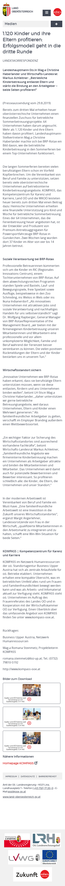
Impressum (11, 777)
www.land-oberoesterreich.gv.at (21, 797)
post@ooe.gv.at (17, 791)
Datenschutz (28, 777)
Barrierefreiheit (48, 777)
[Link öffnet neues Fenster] (57, 9)
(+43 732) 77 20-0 (42, 788)
